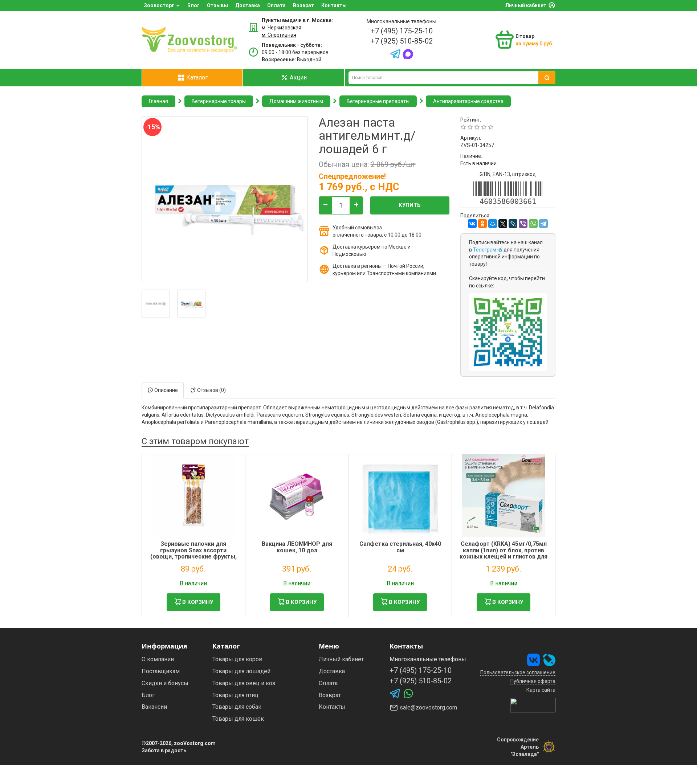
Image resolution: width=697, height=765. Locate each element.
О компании (158, 659)
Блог (193, 5)
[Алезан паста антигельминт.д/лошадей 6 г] (156, 304)
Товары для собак (236, 706)
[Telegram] (543, 223)
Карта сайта (540, 690)
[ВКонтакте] (472, 223)
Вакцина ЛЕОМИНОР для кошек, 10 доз (297, 547)
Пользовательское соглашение (517, 672)
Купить (410, 205)
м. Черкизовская (281, 27)
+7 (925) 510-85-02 (402, 41)
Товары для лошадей (241, 671)
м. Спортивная (279, 35)
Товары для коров (237, 659)
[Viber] (523, 223)
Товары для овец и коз (243, 683)
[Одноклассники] (482, 223)
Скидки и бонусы (165, 683)
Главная (158, 101)
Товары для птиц (235, 695)
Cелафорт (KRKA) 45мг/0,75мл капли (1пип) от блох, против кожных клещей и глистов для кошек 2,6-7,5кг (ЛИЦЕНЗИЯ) (503, 553)
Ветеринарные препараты (378, 101)
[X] (502, 223)
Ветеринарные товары (219, 101)
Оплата (276, 5)
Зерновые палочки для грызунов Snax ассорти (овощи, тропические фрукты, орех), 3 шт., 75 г (193, 553)
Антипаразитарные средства (468, 101)
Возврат (303, 5)
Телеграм (485, 250)
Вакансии (154, 706)
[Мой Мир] (492, 223)
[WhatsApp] (533, 223)
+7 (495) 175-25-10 (402, 30)
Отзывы (217, 5)
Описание (165, 390)
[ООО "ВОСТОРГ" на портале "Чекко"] (532, 705)
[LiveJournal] (513, 223)
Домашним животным (296, 101)
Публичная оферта (532, 681)
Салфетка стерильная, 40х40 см (400, 547)
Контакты (334, 5)
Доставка (247, 5)
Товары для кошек (238, 718)
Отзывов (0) (211, 390)
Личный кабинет (525, 5)
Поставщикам (161, 671)
